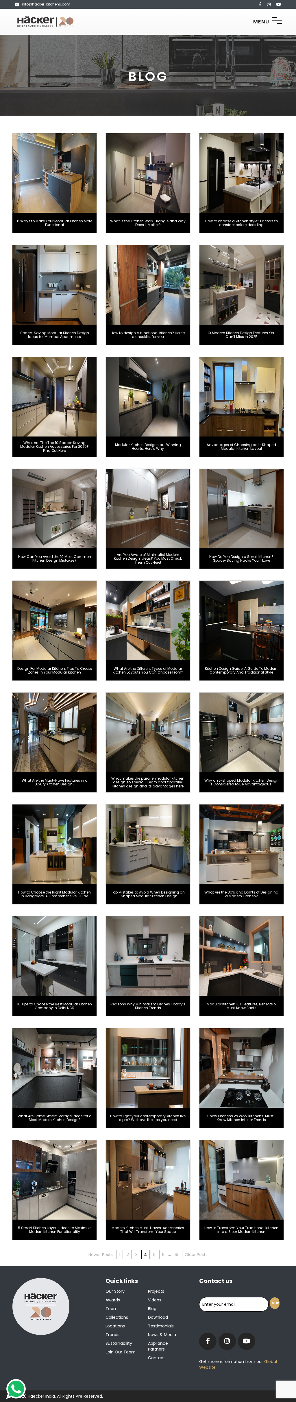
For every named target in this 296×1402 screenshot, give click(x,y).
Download (158, 1317)
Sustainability (119, 1343)
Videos (154, 1300)
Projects (156, 1291)
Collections (117, 1317)
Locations (115, 1326)
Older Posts (196, 1254)
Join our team (121, 1352)
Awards (113, 1300)
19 (176, 1254)
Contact (156, 1358)
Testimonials (161, 1326)
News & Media (162, 1335)
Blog (152, 1309)
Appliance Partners (158, 1346)
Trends (112, 1335)
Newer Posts (100, 1254)
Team (112, 1309)
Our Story (115, 1291)
